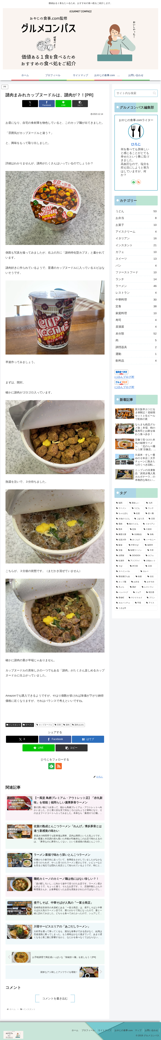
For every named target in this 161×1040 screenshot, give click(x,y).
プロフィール (88, 1030)
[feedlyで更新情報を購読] (51, 766)
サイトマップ (104, 1030)
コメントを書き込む (55, 998)
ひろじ (136, 144)
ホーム (75, 1030)
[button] (80, 103)
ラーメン (29, 725)
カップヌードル (45, 725)
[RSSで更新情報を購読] (59, 766)
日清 (59, 725)
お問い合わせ (151, 1030)
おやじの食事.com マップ (128, 1030)
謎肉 (67, 725)
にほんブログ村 (124, 377)
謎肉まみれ (79, 725)
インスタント (14, 725)
